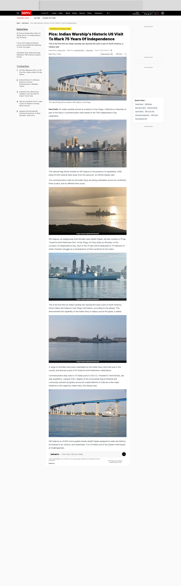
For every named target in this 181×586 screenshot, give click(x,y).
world (52, 460)
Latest (54, 13)
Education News (140, 108)
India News (89, 50)
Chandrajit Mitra (79, 50)
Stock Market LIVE (141, 119)
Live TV (45, 13)
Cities (89, 13)
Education (98, 13)
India (60, 13)
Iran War (37, 18)
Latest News (139, 104)
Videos (74, 13)
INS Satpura (111, 461)
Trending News (23, 66)
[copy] (126, 54)
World (68, 13)
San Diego (119, 461)
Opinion (82, 13)
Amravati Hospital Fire (142, 115)
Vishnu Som (61, 50)
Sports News (139, 111)
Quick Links (139, 100)
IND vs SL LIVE (149, 111)
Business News (152, 108)
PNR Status (148, 104)
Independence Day (115, 462)
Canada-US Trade (49, 18)
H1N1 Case (154, 115)
